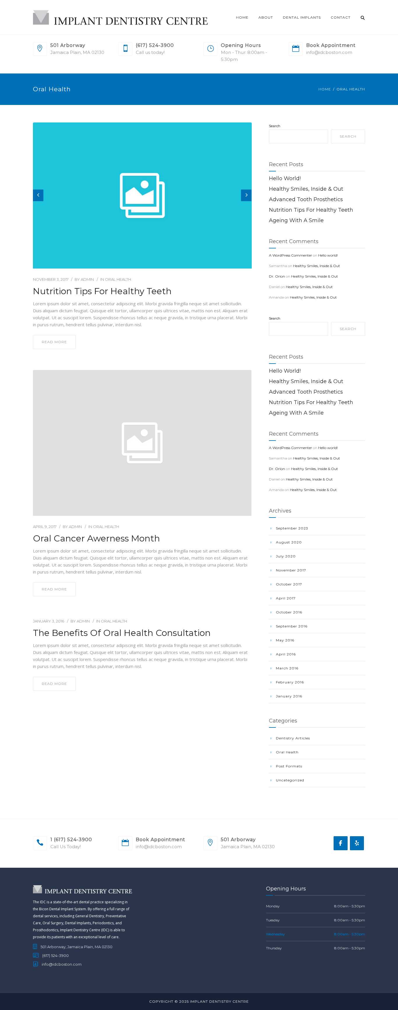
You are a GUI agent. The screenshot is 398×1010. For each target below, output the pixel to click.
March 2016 (287, 668)
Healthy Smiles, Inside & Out (306, 189)
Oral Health (118, 279)
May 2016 (285, 640)
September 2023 (292, 528)
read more (54, 342)
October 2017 (289, 584)
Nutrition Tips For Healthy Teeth (102, 291)
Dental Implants (302, 17)
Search (274, 126)
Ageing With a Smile (296, 220)
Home (242, 17)
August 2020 (289, 542)
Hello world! (285, 178)
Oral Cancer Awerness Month (96, 538)
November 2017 (291, 570)
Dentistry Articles (293, 738)
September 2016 (291, 626)
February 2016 (290, 682)
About (265, 17)
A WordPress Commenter (290, 255)
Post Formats (289, 766)
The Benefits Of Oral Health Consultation (122, 633)
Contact (341, 17)
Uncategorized (290, 780)
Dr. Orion (277, 276)
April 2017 (286, 598)
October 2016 (289, 612)
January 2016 (289, 696)
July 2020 (286, 556)
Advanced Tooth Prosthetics (306, 199)
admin (87, 279)
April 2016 (286, 654)
